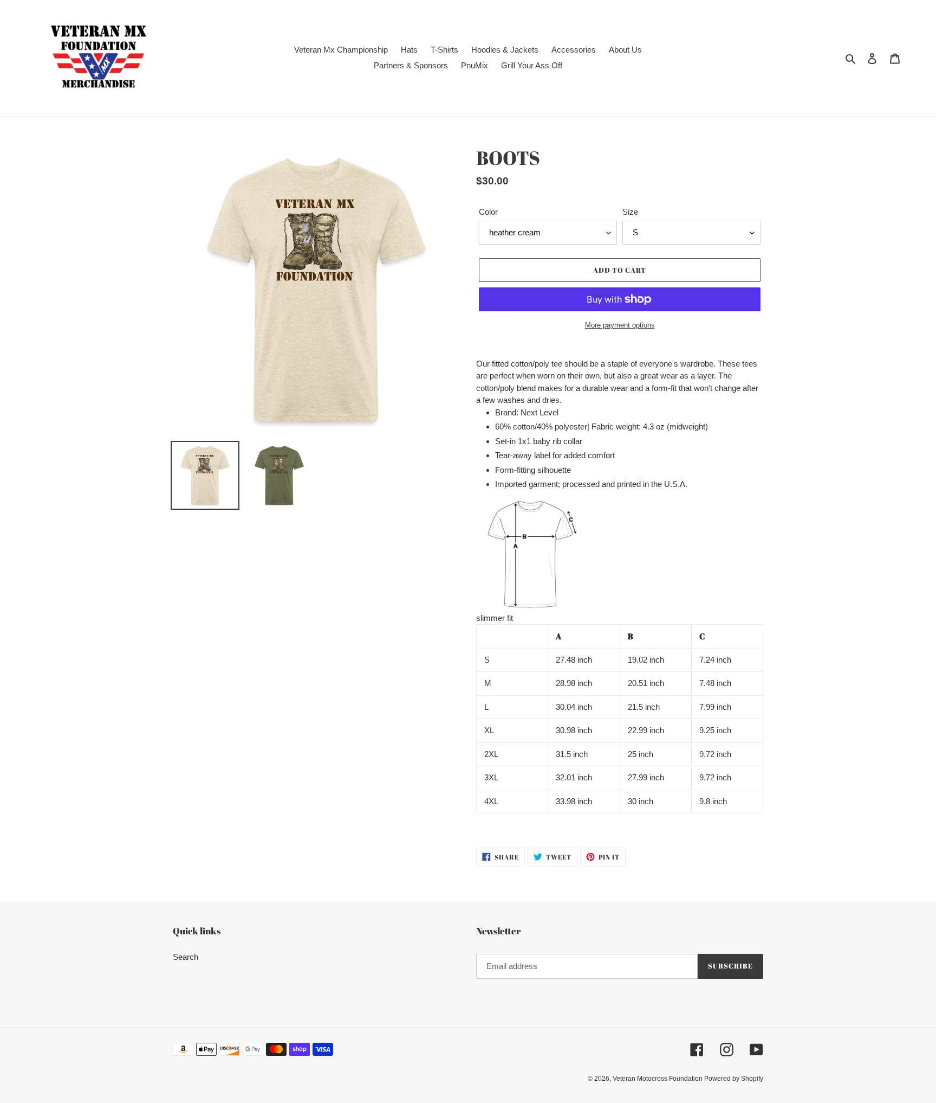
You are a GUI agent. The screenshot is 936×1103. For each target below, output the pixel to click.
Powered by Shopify (733, 1078)
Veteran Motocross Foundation (658, 1078)
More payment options (620, 325)
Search (185, 956)
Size (630, 211)
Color (488, 211)
